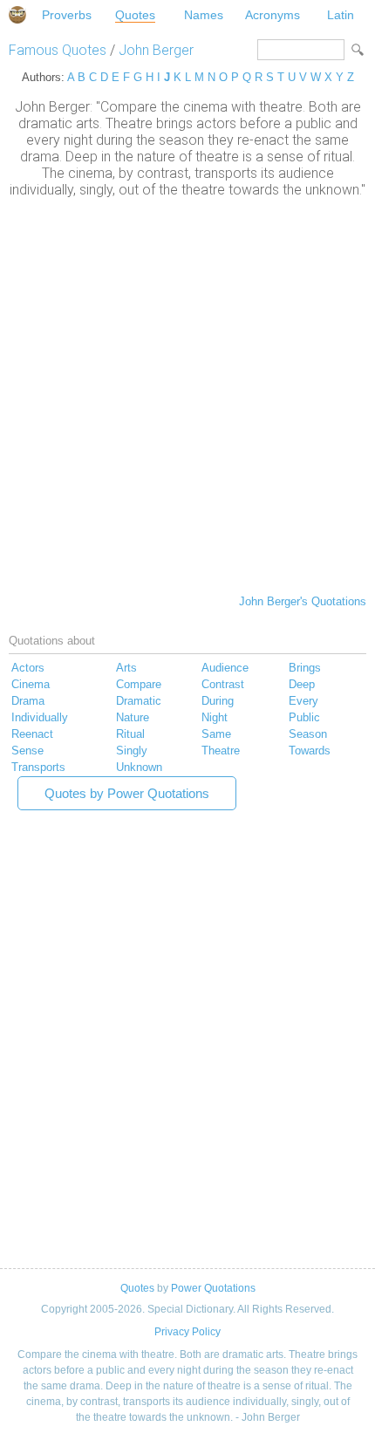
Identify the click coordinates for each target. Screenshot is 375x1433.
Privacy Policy (187, 1332)
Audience (225, 667)
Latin (340, 15)
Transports (38, 767)
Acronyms (272, 15)
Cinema (30, 684)
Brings (305, 667)
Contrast (222, 684)
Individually (39, 717)
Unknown (139, 767)
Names (203, 15)
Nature (132, 717)
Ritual (130, 733)
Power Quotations (213, 1288)
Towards (310, 750)
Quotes (135, 15)
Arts (126, 667)
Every (303, 700)
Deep (302, 684)
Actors (27, 667)
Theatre (220, 750)
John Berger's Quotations (302, 601)
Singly (131, 750)
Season (308, 733)
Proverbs (67, 15)
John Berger (156, 50)
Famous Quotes (57, 50)
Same (216, 733)
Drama (27, 700)
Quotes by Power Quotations (126, 793)
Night (214, 717)
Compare (138, 684)
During (217, 700)
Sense (27, 750)
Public (304, 717)
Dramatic (138, 700)
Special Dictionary (17, 15)
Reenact (32, 733)
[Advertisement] (187, 394)
